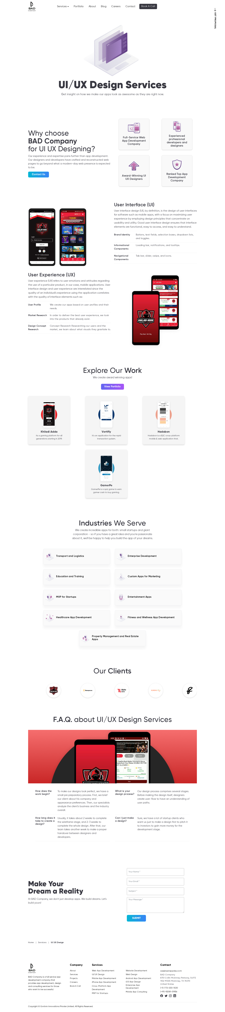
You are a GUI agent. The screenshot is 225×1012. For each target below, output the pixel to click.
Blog (103, 6)
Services (62, 6)
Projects (74, 978)
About (92, 6)
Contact (130, 6)
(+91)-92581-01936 (168, 992)
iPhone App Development (104, 982)
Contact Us (38, 174)
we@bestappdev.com (171, 971)
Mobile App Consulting (136, 992)
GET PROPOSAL (215, 20)
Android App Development (138, 978)
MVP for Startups (100, 993)
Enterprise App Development (133, 986)
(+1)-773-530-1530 (169, 988)
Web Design (131, 974)
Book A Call (148, 6)
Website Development (136, 971)
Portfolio (79, 6)
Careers (116, 6)
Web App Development (103, 971)
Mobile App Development (104, 978)
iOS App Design (133, 982)
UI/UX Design (98, 974)
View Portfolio (112, 386)
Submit (136, 918)
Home (31, 942)
